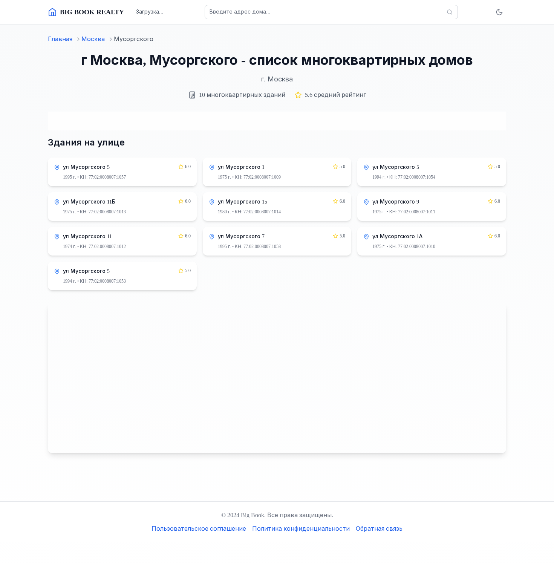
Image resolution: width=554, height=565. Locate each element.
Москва (93, 39)
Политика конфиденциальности (301, 528)
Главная (60, 39)
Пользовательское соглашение (199, 528)
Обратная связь (379, 528)
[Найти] (449, 12)
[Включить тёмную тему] (499, 12)
